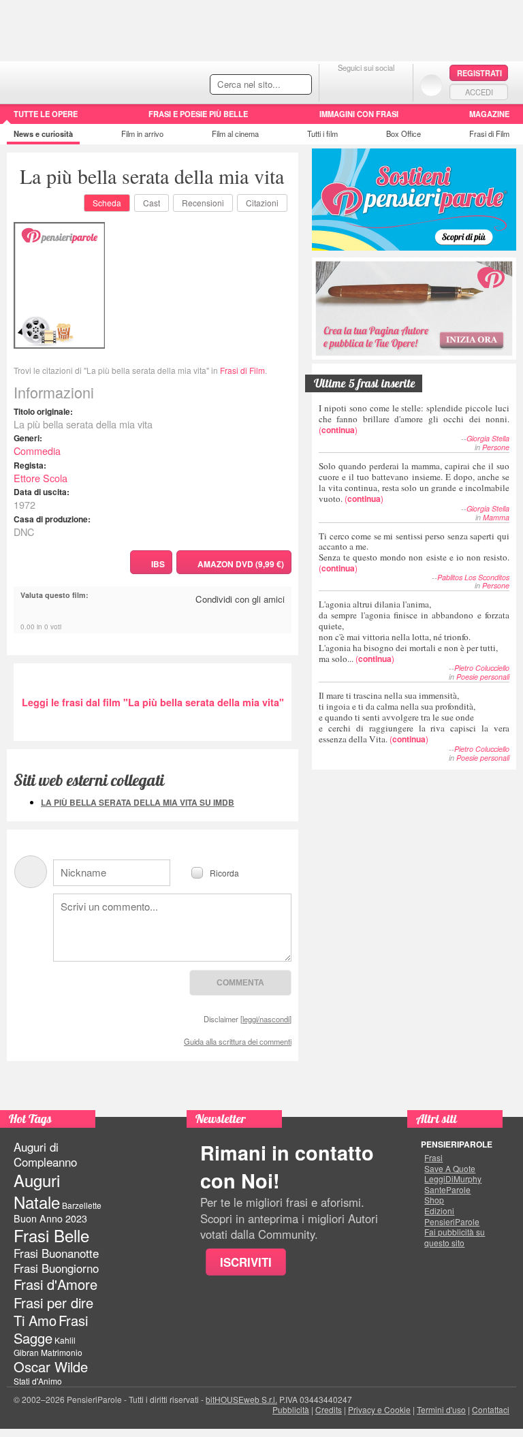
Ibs (158, 564)
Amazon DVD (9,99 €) (240, 564)
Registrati (479, 72)
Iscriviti (246, 1262)
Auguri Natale (37, 1190)
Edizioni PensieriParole (451, 1216)
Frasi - (94, 80)
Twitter (366, 84)
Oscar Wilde (51, 1366)
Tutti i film (322, 133)
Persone (495, 447)
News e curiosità (43, 133)
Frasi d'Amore (55, 1284)
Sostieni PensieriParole (414, 199)
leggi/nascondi (265, 1018)
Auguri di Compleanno (45, 1154)
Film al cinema (235, 133)
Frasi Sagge (51, 1329)
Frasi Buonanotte (56, 1253)
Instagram (393, 84)
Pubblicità (290, 1409)
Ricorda (224, 872)
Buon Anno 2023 (50, 1218)
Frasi (433, 1157)
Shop (434, 1200)
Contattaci (490, 1409)
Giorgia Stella (487, 438)
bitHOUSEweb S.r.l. (241, 1399)
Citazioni (262, 202)
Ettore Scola (40, 478)
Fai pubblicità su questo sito (454, 1237)
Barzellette (81, 1205)
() (414, 418)
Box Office (403, 133)
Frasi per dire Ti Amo (53, 1311)
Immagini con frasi (358, 113)
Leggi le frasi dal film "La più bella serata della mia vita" (153, 702)
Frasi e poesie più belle (198, 113)
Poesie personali (482, 677)
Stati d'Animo (38, 1381)
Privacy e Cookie (379, 1409)
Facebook (338, 84)
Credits (328, 1409)
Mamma (496, 517)
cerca (272, 85)
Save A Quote (449, 1168)
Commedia (37, 450)
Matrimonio (61, 1352)
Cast (151, 202)
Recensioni (203, 202)
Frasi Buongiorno (56, 1268)
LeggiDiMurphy (452, 1178)
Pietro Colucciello (481, 668)
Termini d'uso (441, 1409)
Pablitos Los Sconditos (473, 577)
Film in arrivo (142, 133)
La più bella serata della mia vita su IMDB (137, 802)
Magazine (489, 113)
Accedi (479, 91)
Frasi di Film (489, 133)
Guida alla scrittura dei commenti (237, 1041)
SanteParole (447, 1189)
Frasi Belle (51, 1235)
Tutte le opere (46, 113)
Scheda (107, 202)
